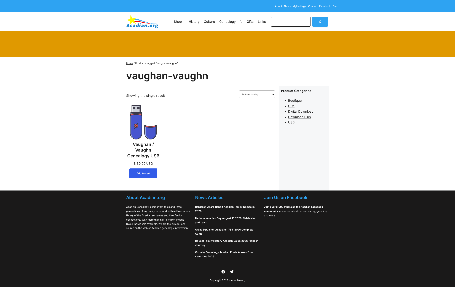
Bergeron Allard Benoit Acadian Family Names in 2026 (225, 209)
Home (129, 63)
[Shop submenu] (183, 22)
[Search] (320, 22)
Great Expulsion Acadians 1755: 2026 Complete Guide (224, 231)
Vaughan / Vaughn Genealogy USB (143, 150)
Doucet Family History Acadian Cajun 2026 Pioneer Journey (226, 243)
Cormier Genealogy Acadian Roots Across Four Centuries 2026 (224, 254)
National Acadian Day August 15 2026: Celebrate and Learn (225, 220)
